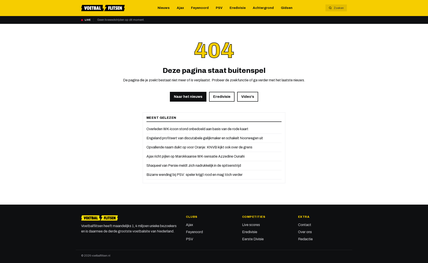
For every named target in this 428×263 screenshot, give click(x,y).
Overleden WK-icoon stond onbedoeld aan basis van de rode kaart (197, 129)
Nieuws (164, 8)
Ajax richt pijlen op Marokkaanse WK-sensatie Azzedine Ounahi (195, 156)
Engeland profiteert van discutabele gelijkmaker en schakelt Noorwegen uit (204, 138)
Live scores (251, 225)
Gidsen (286, 8)
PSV (219, 8)
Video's (247, 97)
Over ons (305, 232)
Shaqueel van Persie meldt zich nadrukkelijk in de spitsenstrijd (193, 165)
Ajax (180, 8)
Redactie (305, 239)
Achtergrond (263, 8)
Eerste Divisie (253, 239)
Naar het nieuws (188, 97)
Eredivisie (238, 8)
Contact (304, 225)
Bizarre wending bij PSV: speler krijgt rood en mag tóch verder (194, 175)
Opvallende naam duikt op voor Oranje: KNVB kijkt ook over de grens (199, 147)
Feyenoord (200, 8)
